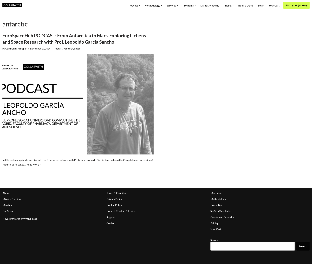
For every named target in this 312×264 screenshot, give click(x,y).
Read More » (33, 164)
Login (261, 5)
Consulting (216, 204)
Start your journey (296, 5)
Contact (111, 223)
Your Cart (274, 5)
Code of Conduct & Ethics (120, 210)
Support (110, 217)
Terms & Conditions (117, 192)
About (6, 192)
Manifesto (8, 204)
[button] (139, 5)
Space (77, 48)
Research (68, 48)
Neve (5, 218)
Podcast (58, 48)
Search (214, 239)
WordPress (30, 218)
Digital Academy (209, 5)
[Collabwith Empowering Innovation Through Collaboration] (12, 5)
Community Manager (16, 48)
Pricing (214, 223)
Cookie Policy (114, 204)
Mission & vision (11, 198)
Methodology (218, 198)
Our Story (7, 210)
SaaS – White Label (220, 210)
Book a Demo (246, 5)
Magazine (216, 192)
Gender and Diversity (222, 217)
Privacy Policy (114, 198)
